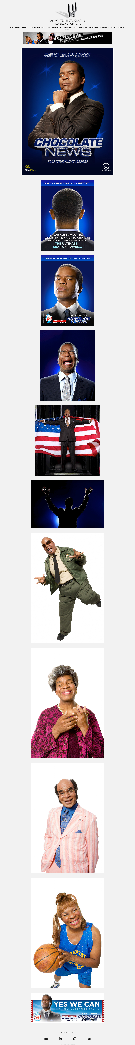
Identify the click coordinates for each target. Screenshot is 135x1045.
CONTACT (68, 29)
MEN (11, 27)
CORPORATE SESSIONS (37, 27)
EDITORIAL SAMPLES (54, 27)
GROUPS (25, 27)
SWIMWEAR (83, 27)
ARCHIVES (121, 27)
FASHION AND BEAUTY (70, 27)
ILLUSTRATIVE (104, 27)
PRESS (113, 27)
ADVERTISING (93, 27)
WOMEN (17, 27)
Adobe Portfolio (71, 1044)
